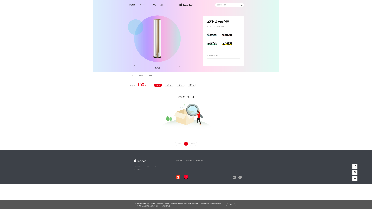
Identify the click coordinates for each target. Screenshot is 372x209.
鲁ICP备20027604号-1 (139, 169)
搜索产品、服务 (221, 5)
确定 (231, 205)
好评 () (169, 85)
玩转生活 (132, 5)
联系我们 (189, 160)
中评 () (180, 85)
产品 (154, 5)
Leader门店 (199, 160)
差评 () (191, 85)
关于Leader (144, 5)
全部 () (158, 85)
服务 (162, 5)
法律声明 (179, 160)
